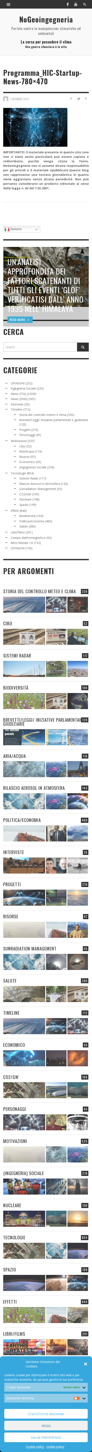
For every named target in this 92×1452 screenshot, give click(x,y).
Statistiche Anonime (46, 1414)
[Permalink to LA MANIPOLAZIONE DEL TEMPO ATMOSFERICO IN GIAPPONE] (77, 605)
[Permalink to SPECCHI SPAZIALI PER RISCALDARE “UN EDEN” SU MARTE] (56, 1283)
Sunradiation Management (37, 489)
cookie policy (55, 1447)
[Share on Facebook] (71, 98)
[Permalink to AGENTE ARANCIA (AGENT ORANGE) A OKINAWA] (24, 994)
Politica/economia (31, 521)
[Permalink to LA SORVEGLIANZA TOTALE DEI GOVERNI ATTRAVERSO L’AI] (56, 1187)
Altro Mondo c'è (22, 543)
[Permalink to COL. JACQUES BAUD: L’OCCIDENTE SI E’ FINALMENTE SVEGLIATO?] (56, 865)
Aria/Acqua (26, 451)
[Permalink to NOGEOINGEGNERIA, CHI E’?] (24, 865)
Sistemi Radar (28, 478)
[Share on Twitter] (78, 98)
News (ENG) (19, 399)
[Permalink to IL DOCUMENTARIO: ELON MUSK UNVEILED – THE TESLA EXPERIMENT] (77, 1347)
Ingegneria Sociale (23, 388)
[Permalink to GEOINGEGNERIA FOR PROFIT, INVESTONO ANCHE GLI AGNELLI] (77, 1058)
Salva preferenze (46, 1437)
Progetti (24, 430)
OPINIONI (18, 383)
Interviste (17, 404)
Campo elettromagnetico (28, 538)
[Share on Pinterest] (86, 98)
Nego (46, 1426)
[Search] (8, 4)
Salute (23, 526)
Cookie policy (35, 1447)
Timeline (16, 409)
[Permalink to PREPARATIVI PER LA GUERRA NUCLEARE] (24, 1219)
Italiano (16, 229)
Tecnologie (18, 473)
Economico (27, 462)
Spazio (23, 505)
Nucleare (25, 499)
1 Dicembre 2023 (19, 99)
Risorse (24, 457)
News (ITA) (18, 394)
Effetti (15, 511)
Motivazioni (19, 441)
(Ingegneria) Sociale (32, 467)
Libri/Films (18, 532)
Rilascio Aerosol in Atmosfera (39, 484)
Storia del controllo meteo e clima (42, 415)
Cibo (22, 446)
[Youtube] (76, 4)
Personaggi (27, 435)
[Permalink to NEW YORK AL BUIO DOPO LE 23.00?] (56, 1058)
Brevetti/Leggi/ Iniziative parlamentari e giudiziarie (53, 420)
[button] (85, 1364)
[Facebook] (68, 4)
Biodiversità (27, 516)
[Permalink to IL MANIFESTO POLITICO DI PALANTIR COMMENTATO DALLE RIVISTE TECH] (77, 1187)
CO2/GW (25, 494)
